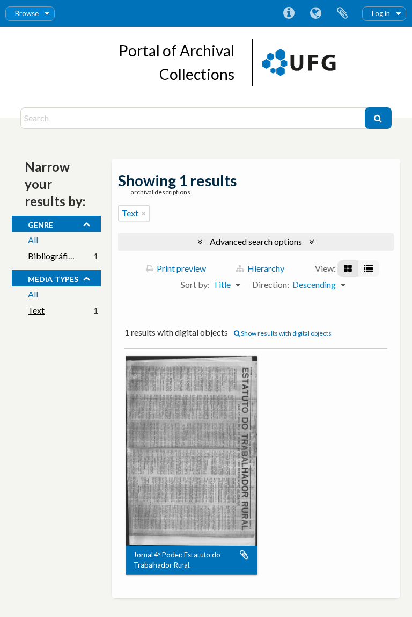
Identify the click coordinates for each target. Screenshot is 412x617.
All (33, 240)
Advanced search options (256, 241)
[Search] (378, 118)
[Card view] (347, 268)
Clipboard (342, 13)
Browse (27, 13)
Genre (40, 223)
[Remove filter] (144, 213)
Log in (381, 13)
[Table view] (368, 268)
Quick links (288, 13)
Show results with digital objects (286, 333)
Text (36, 310)
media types (53, 277)
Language (315, 13)
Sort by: (195, 284)
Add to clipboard (244, 555)
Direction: (270, 284)
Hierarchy (265, 268)
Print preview (180, 268)
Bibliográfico (52, 256)
